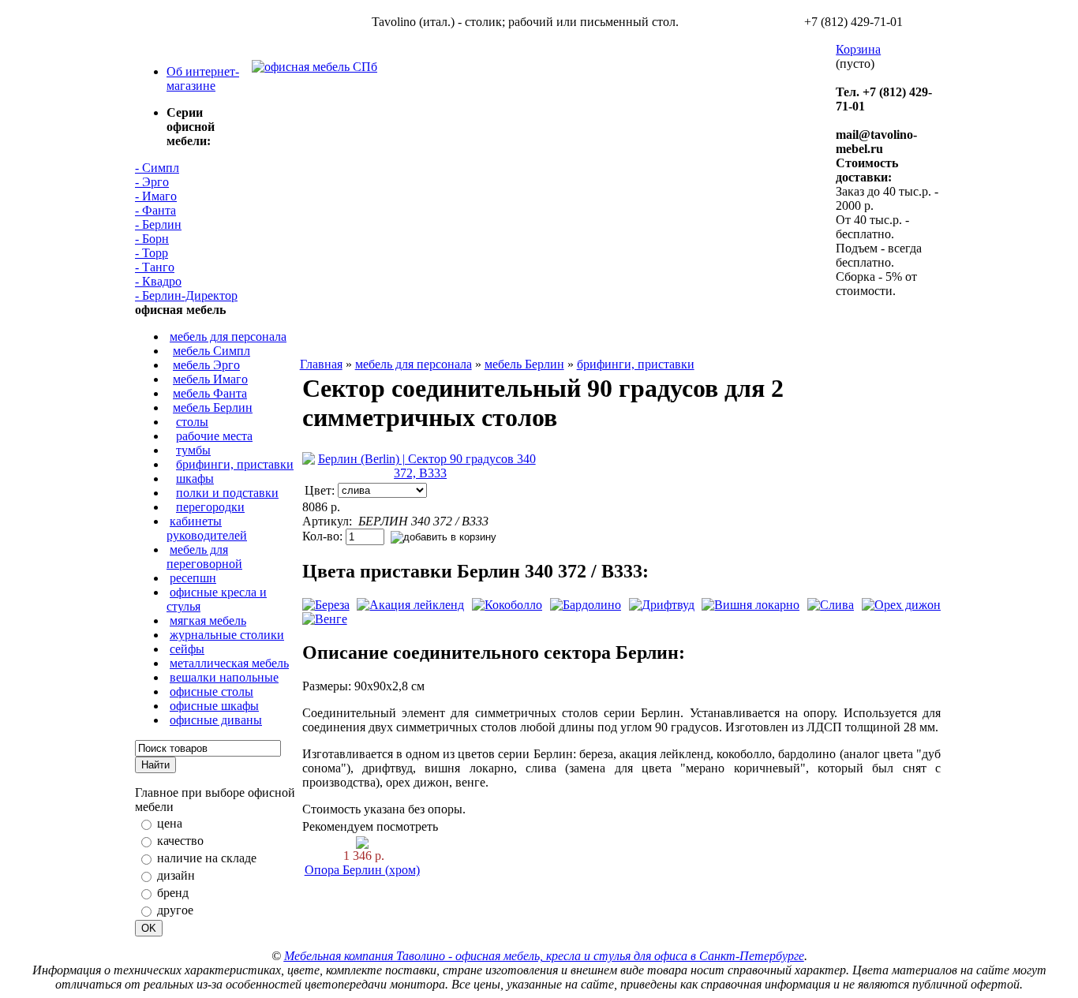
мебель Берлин (213, 407)
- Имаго (156, 196)
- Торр (151, 253)
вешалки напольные (224, 677)
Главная (321, 364)
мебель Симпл (211, 350)
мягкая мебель (208, 620)
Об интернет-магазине (203, 78)
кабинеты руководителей (207, 528)
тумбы (193, 450)
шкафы (195, 478)
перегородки (210, 507)
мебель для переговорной (204, 556)
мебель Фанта (210, 393)
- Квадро (158, 281)
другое (175, 910)
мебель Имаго (210, 379)
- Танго (154, 267)
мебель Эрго (206, 365)
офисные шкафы (214, 705)
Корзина (858, 49)
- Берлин (158, 224)
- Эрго (152, 182)
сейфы (187, 649)
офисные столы (211, 691)
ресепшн (193, 578)
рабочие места (214, 436)
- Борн (152, 238)
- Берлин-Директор (186, 295)
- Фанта (155, 210)
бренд (173, 892)
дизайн (176, 875)
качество (180, 840)
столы (192, 421)
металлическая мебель (229, 663)
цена (169, 823)
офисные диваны (216, 720)
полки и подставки (227, 492)
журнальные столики (227, 634)
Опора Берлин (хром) (362, 870)
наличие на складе (206, 858)
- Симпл (157, 167)
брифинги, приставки (235, 464)
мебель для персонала (228, 336)
